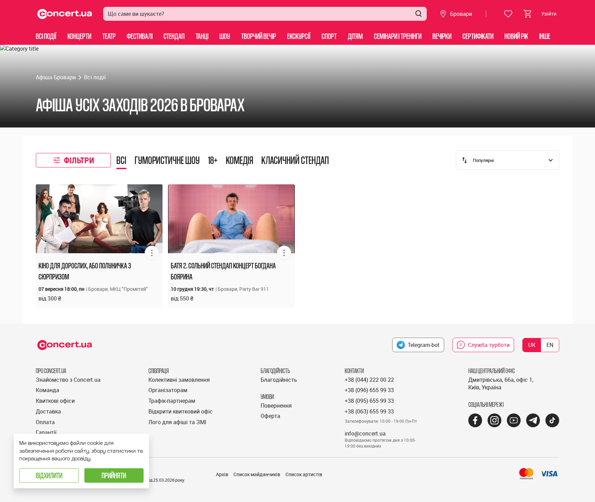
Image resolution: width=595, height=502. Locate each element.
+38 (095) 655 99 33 (369, 400)
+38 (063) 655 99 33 (369, 411)
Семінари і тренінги (397, 36)
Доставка (48, 411)
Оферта (270, 416)
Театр (109, 36)
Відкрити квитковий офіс (180, 411)
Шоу (224, 36)
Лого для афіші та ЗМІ (177, 422)
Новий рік (516, 36)
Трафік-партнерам (171, 400)
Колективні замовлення (179, 379)
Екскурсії (299, 36)
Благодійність (279, 379)
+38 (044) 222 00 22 (369, 379)
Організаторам (167, 390)
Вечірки (441, 36)
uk (531, 345)
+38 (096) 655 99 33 (369, 390)
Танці (202, 36)
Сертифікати (477, 36)
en (549, 345)
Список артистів (303, 474)
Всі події (46, 36)
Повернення (276, 405)
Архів (222, 474)
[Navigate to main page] (65, 14)
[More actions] (152, 253)
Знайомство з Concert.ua (68, 379)
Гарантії (46, 432)
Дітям (355, 36)
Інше (544, 36)
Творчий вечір (258, 36)
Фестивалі (140, 36)
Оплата (45, 422)
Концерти (79, 36)
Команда (47, 390)
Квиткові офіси (55, 400)
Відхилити (49, 475)
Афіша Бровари (56, 77)
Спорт (329, 36)
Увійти (548, 13)
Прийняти (114, 475)
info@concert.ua (365, 433)
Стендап (174, 36)
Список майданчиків (256, 474)
